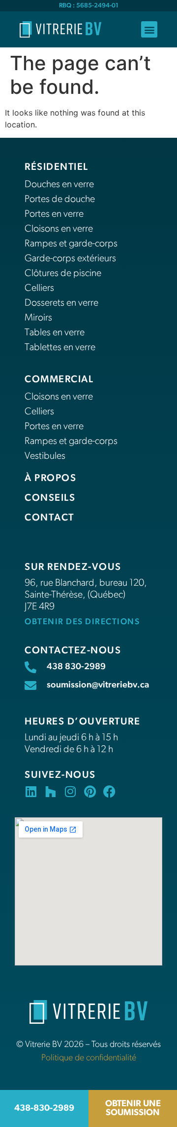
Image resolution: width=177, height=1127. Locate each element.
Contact (49, 518)
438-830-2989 (44, 1108)
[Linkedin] (31, 791)
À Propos (50, 478)
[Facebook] (109, 791)
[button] (149, 29)
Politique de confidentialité (88, 1058)
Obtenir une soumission (133, 1109)
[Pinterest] (90, 791)
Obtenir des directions (82, 622)
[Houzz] (50, 791)
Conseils (50, 498)
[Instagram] (70, 791)
